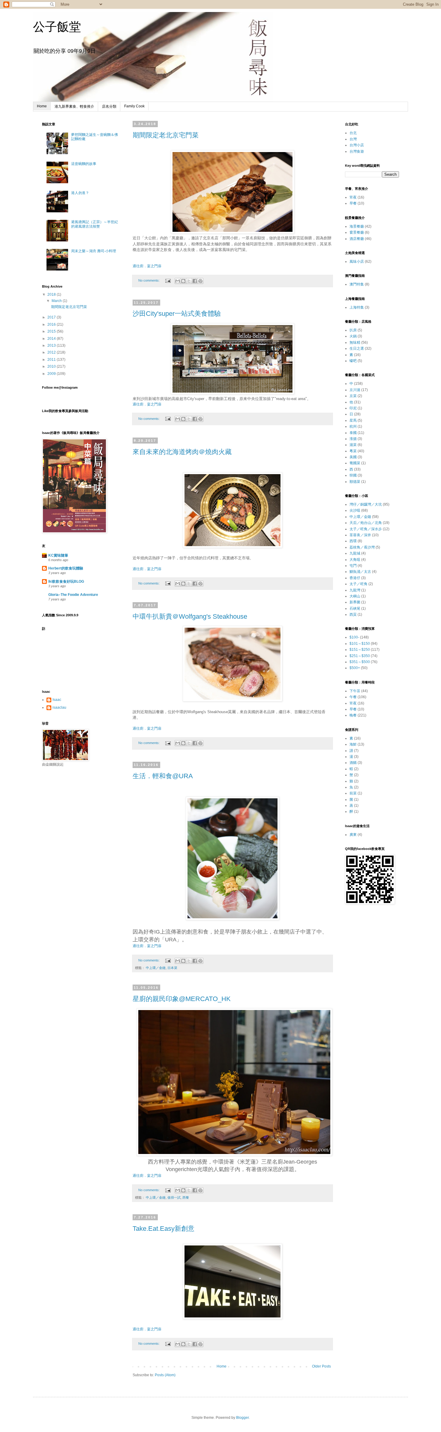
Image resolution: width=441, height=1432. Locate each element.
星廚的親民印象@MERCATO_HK (182, 999)
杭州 (353, 426)
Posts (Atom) (165, 1375)
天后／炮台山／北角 (366, 523)
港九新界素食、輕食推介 (74, 106)
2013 (52, 345)
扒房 (353, 330)
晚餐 (353, 715)
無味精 (355, 342)
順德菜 (355, 482)
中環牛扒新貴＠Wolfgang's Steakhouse (190, 616)
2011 (52, 359)
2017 (52, 317)
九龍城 (355, 553)
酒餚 (353, 763)
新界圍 (355, 602)
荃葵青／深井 (360, 535)
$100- (354, 637)
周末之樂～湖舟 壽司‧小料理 (93, 251)
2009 (52, 374)
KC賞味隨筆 (58, 555)
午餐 (353, 697)
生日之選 (357, 348)
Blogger (242, 1418)
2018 (52, 294)
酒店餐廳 (357, 239)
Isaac (56, 700)
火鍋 (353, 336)
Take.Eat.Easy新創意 (163, 1228)
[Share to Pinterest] (200, 281)
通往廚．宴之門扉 (147, 266)
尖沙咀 (355, 510)
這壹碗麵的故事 (83, 164)
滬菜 (353, 445)
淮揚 (353, 439)
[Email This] (178, 281)
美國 (353, 457)
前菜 (353, 793)
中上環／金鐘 (156, 968)
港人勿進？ (80, 193)
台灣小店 (357, 145)
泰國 (353, 433)
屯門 (353, 566)
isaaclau (59, 707)
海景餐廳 (357, 226)
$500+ (355, 668)
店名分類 (109, 106)
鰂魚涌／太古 (360, 572)
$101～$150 (360, 643)
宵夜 (353, 197)
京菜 (353, 396)
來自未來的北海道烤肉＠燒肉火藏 (182, 452)
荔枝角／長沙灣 (362, 547)
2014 (52, 338)
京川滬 (355, 390)
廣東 (353, 835)
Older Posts (321, 1366)
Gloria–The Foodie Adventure (73, 595)
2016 (52, 324)
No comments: (149, 280)
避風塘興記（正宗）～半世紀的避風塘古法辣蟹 (94, 224)
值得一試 (174, 1197)
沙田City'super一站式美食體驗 (177, 313)
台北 (353, 133)
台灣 (353, 139)
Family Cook (134, 106)
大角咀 (355, 560)
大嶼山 (355, 596)
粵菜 (353, 451)
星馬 (353, 420)
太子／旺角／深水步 (366, 529)
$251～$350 (360, 656)
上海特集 (357, 307)
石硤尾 (355, 608)
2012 (52, 352)
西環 (353, 541)
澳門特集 (357, 284)
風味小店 (357, 261)
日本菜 (172, 968)
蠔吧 (353, 361)
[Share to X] (189, 281)
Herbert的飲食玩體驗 (65, 568)
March (57, 301)
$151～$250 (360, 649)
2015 (52, 331)
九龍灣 (355, 590)
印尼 (353, 408)
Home (42, 106)
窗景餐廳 (357, 232)
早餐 (353, 203)
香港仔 (355, 578)
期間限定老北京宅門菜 (166, 135)
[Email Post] (168, 280)
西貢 (353, 614)
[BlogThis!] (183, 281)
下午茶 (355, 691)
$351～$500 (360, 662)
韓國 (353, 475)
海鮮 (353, 744)
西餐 (185, 1197)
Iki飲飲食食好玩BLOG (66, 581)
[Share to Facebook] (195, 281)
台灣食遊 (357, 151)
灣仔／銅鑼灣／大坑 (366, 504)
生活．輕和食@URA (163, 776)
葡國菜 (355, 463)
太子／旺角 (359, 584)
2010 (52, 366)
